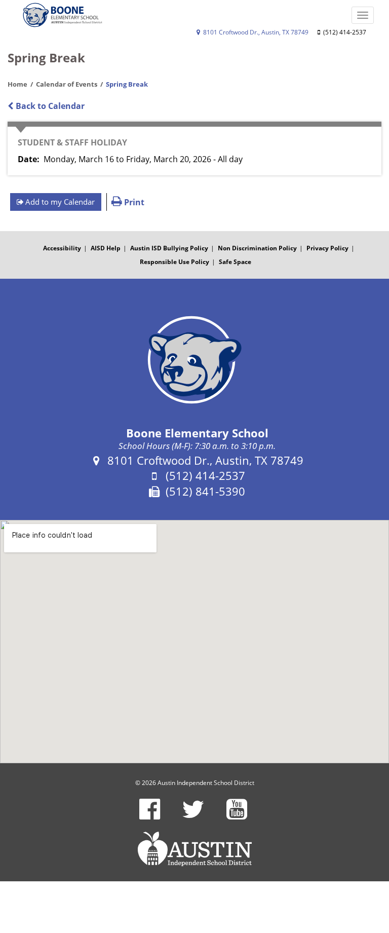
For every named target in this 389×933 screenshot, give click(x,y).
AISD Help (106, 248)
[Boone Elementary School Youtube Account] (236, 815)
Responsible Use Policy (174, 261)
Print (133, 202)
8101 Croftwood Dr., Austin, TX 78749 (255, 32)
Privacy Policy (327, 248)
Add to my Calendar (59, 202)
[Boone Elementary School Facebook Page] (149, 815)
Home (17, 84)
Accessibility (62, 248)
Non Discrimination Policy (257, 248)
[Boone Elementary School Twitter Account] (193, 815)
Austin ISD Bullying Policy (169, 248)
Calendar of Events (66, 84)
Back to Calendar (49, 105)
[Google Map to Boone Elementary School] (194, 641)
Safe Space (235, 261)
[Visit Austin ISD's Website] (194, 849)
